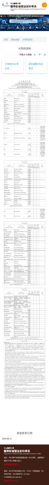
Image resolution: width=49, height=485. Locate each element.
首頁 (6, 40)
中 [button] (40, 55)
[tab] (23, 29)
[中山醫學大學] (6, 4)
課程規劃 (15, 40)
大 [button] (45, 55)
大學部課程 (27, 40)
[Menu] (44, 5)
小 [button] (35, 55)
